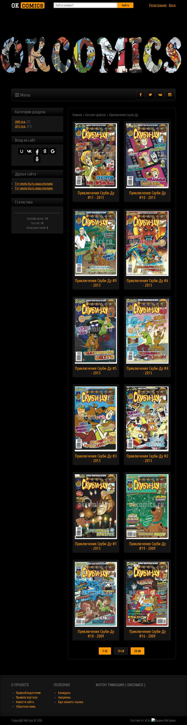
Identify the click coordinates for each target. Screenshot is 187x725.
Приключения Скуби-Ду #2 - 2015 (147, 458)
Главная (77, 115)
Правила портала (26, 697)
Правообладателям (28, 693)
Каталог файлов (96, 115)
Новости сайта (25, 702)
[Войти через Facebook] (37, 151)
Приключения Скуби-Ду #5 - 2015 (96, 370)
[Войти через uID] (21, 151)
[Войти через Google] (52, 151)
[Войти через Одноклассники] (37, 159)
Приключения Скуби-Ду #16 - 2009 (147, 633)
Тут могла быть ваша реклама (34, 183)
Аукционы (64, 697)
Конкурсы (64, 693)
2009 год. (20, 122)
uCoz (148, 720)
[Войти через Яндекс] (45, 151)
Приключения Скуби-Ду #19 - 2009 (147, 545)
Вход (172, 5)
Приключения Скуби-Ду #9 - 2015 (96, 282)
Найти (125, 5)
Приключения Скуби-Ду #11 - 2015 (96, 195)
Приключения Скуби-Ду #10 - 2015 (147, 195)
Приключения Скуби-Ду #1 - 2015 (96, 545)
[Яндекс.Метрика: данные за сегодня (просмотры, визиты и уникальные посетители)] (163, 720)
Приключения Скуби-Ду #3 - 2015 (96, 458)
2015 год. (20, 126)
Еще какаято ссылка (70, 702)
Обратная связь (26, 706)
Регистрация (157, 5)
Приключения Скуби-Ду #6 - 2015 (147, 282)
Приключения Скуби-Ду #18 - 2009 (96, 633)
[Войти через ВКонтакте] (29, 151)
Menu (25, 95)
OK (27, 5)
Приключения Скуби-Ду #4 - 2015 (147, 370)
